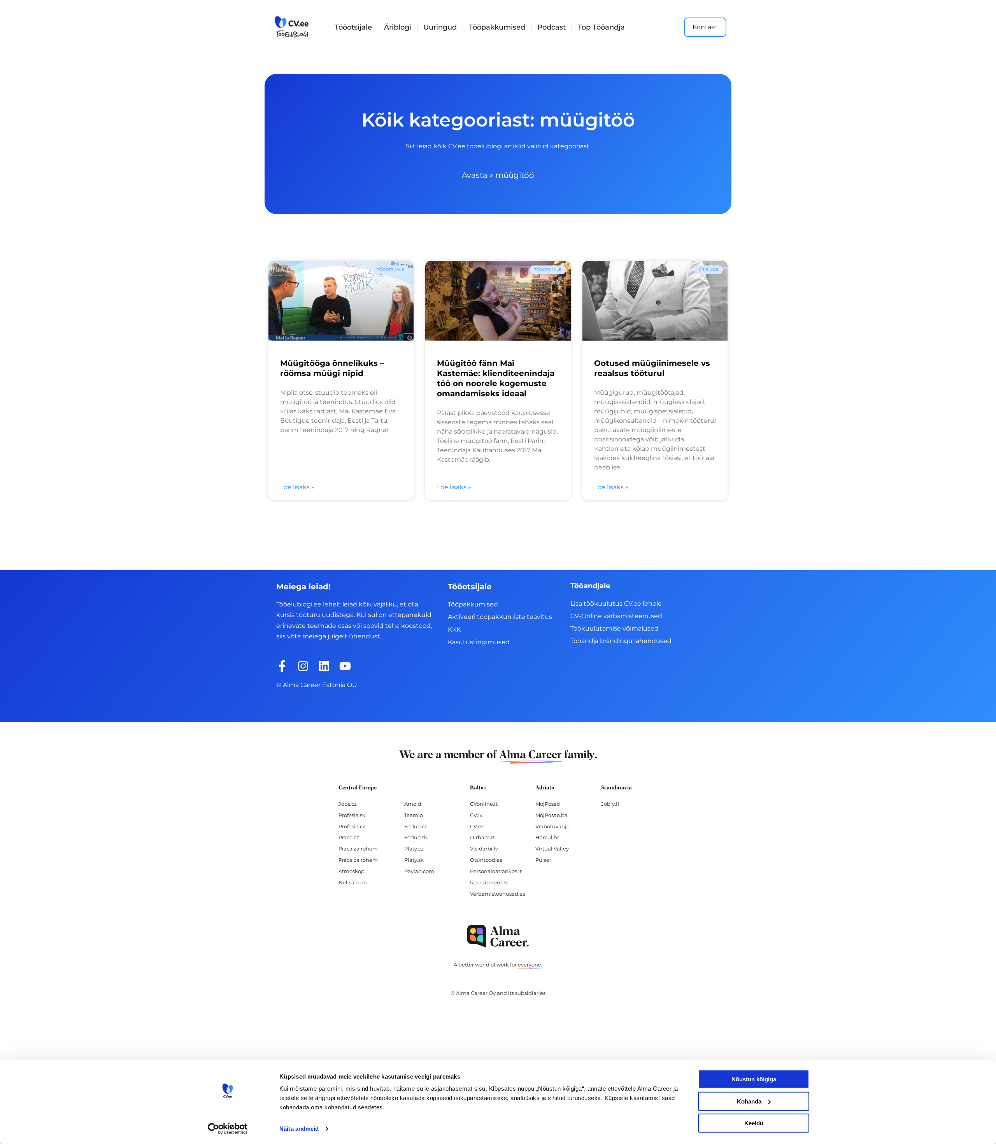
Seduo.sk (415, 837)
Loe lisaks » (297, 487)
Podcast (551, 27)
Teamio (413, 815)
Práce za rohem (358, 860)
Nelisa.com (352, 882)
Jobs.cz (347, 804)
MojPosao (547, 804)
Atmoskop (351, 871)
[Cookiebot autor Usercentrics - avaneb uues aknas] (228, 1129)
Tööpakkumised (497, 27)
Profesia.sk (351, 815)
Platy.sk (414, 860)
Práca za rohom (358, 848)
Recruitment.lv (489, 882)
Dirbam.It (482, 837)
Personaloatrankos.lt (496, 871)
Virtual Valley (552, 848)
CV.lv (476, 815)
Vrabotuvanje (552, 826)
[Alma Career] (498, 936)
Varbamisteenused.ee (498, 894)
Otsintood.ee (486, 860)
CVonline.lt (484, 804)
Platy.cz (414, 848)
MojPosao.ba (551, 815)
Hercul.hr (547, 837)
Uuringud (440, 27)
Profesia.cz (351, 826)
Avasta (474, 175)
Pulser (543, 860)
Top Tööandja (601, 27)
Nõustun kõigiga (753, 1079)
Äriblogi (397, 27)
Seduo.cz (415, 826)
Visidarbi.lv (484, 848)
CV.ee (477, 826)
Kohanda (749, 1101)
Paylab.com (419, 871)
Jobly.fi (610, 804)
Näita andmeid (299, 1128)
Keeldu (753, 1123)
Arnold (412, 804)
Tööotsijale (353, 27)
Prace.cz (348, 837)
